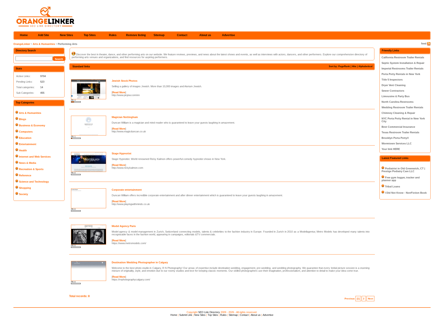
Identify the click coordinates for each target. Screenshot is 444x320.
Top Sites (90, 35)
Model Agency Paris (124, 226)
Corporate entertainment (127, 189)
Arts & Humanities (44, 44)
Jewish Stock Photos (124, 80)
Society (23, 194)
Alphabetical (365, 66)
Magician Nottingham (125, 117)
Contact (182, 35)
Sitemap (159, 35)
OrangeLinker (21, 44)
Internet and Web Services (35, 156)
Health (23, 150)
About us (205, 35)
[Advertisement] (123, 74)
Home (24, 35)
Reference (25, 175)
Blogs (22, 119)
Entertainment (27, 144)
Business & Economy (32, 125)
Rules (113, 35)
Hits (354, 66)
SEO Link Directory (209, 312)
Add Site (43, 35)
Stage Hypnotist (121, 153)
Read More (118, 92)
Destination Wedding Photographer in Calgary (140, 262)
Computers (26, 131)
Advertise (228, 35)
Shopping (25, 187)
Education (25, 138)
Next (370, 298)
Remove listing (136, 35)
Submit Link (185, 315)
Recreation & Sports (31, 169)
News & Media (27, 163)
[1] (358, 298)
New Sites (66, 35)
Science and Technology (34, 181)
